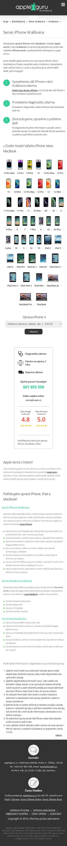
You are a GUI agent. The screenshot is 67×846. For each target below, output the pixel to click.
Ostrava (15, 799)
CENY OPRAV (39, 814)
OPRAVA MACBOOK (44, 810)
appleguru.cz (30, 795)
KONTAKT (55, 814)
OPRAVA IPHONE (19, 810)
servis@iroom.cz (33, 400)
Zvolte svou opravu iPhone (24, 90)
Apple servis (52, 472)
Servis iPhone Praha (30, 799)
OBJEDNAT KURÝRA (17, 814)
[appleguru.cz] (32, 11)
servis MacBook (31, 594)
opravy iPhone (25, 524)
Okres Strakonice (37, 21)
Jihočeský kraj (18, 21)
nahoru (58, 735)
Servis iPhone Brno (52, 799)
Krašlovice (53, 21)
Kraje (5, 21)
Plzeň (7, 799)
